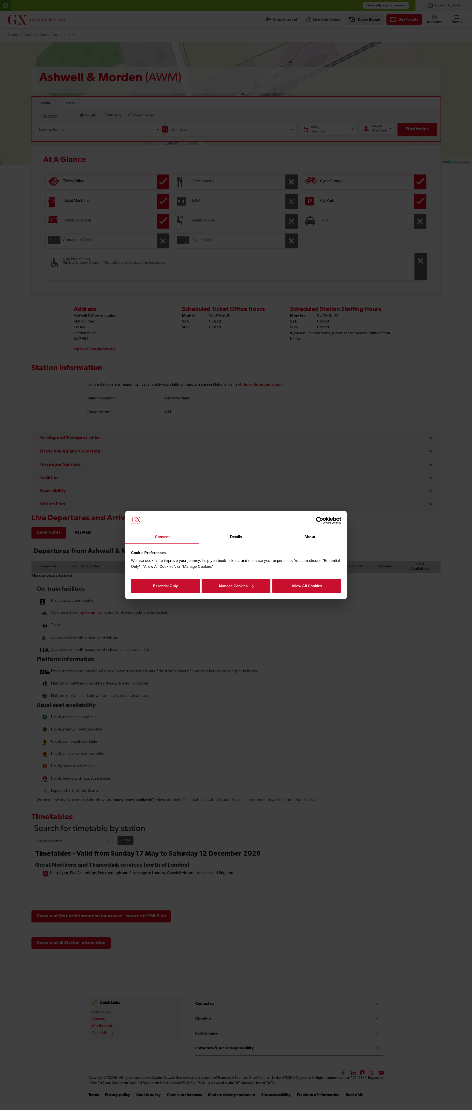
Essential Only (165, 586)
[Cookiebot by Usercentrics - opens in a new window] (319, 520)
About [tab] (309, 537)
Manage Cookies (233, 586)
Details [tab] (236, 537)
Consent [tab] (162, 537)
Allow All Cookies (307, 586)
